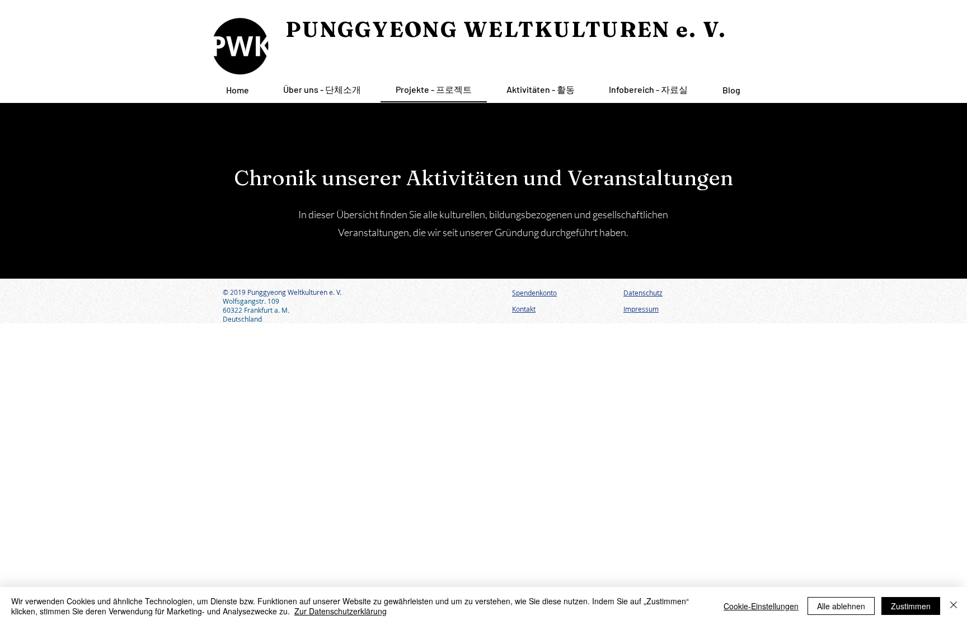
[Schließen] (953, 606)
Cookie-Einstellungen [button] (761, 606)
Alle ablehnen (841, 606)
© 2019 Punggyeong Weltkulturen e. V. (282, 292)
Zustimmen (911, 606)
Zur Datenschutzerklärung (340, 611)
